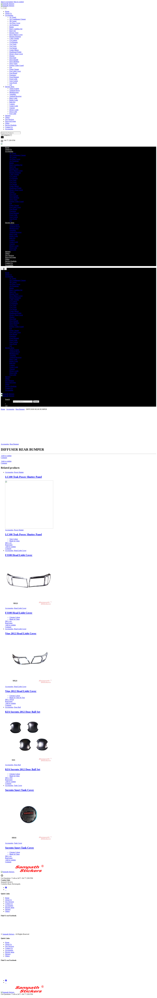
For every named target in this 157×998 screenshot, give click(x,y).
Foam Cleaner (14, 69)
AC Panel (12, 17)
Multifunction (14, 92)
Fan (10, 67)
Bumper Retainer (15, 36)
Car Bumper (13, 42)
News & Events (10, 121)
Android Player (14, 90)
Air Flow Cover (14, 23)
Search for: (8, 401)
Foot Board (13, 73)
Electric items (9, 87)
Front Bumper (14, 77)
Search (7, 399)
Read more (8, 545)
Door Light (13, 112)
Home (7, 11)
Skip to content (19, 2)
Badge (11, 27)
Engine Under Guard (16, 65)
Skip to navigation (7, 2)
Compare (4, 458)
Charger (12, 108)
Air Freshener (14, 25)
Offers (7, 123)
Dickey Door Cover (16, 54)
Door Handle (13, 60)
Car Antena (13, 40)
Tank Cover (18, 785)
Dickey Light (13, 110)
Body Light (13, 98)
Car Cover (12, 46)
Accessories (9, 15)
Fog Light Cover (15, 71)
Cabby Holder (14, 38)
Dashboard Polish (15, 52)
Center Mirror (14, 50)
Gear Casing (13, 81)
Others (7, 117)
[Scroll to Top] (1, 996)
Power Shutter (19, 472)
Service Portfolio (10, 125)
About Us (8, 13)
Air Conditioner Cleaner (17, 19)
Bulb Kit (12, 102)
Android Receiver (15, 96)
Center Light (13, 106)
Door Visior (13, 63)
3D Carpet (12, 21)
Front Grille (13, 79)
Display (12, 56)
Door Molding (14, 62)
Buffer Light (13, 100)
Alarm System (14, 88)
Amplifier (12, 94)
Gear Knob (13, 83)
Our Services (9, 119)
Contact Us (9, 127)
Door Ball (12, 58)
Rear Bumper (20, 409)
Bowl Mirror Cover (16, 35)
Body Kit (12, 31)
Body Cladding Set (15, 29)
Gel (10, 85)
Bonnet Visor (13, 33)
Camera (12, 104)
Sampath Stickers (8, 934)
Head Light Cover (20, 550)
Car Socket (13, 48)
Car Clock (12, 44)
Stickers (7, 115)
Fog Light (12, 114)
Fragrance (12, 75)
